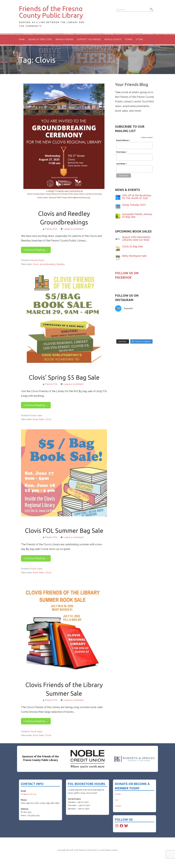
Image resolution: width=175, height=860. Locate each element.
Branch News (37, 260)
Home (22, 39)
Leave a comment (74, 229)
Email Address (123, 140)
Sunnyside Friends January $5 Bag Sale (137, 215)
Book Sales (36, 415)
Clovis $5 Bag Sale (132, 246)
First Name (121, 152)
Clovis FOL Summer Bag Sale (64, 530)
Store (139, 39)
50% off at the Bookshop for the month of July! (136, 197)
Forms (128, 39)
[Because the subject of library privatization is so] (144, 320)
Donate (118, 794)
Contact (118, 806)
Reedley (60, 264)
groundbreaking (47, 264)
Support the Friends (89, 39)
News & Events (112, 39)
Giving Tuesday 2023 (134, 204)
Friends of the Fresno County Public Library (51, 12)
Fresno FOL (51, 229)
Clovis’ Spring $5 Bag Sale (64, 377)
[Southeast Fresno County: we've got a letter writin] (124, 332)
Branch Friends (64, 39)
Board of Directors (40, 39)
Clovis (36, 264)
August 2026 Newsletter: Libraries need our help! (136, 238)
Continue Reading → (36, 249)
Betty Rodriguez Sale (134, 255)
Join (116, 800)
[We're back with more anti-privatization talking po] (124, 320)
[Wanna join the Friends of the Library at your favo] (144, 332)
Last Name (121, 163)
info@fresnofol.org (28, 794)
